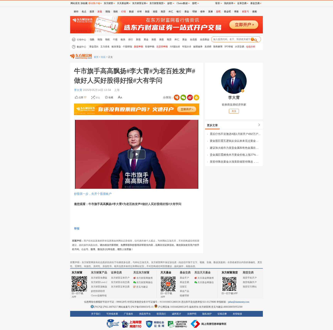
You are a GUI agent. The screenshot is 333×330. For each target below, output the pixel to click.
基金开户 (184, 277)
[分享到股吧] (177, 97)
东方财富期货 (230, 272)
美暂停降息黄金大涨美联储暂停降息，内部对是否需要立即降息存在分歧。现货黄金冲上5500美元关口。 (235, 161)
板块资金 (116, 46)
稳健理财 (184, 295)
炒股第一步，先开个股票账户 (93, 193)
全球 (139, 11)
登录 (217, 3)
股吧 (218, 11)
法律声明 (191, 313)
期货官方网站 (250, 286)
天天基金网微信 (206, 282)
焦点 (84, 11)
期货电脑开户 (250, 282)
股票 (92, 11)
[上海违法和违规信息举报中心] (178, 324)
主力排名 (105, 46)
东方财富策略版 (99, 286)
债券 (202, 11)
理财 (194, 11)
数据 (131, 11)
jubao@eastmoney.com (238, 302)
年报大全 (186, 46)
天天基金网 (123, 3)
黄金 (184, 39)
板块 (123, 39)
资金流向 (93, 46)
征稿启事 (222, 313)
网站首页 (75, 3)
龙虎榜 (207, 46)
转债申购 (149, 46)
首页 (96, 57)
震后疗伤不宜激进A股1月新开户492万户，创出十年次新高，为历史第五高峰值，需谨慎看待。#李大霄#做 (235, 133)
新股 (100, 11)
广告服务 (128, 313)
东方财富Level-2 (99, 282)
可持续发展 (112, 313)
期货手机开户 (250, 277)
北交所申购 (162, 46)
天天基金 (166, 272)
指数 (92, 39)
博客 (236, 11)
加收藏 (84, 3)
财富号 (245, 11)
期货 (163, 11)
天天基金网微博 (206, 278)
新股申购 (138, 46)
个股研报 (127, 46)
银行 (179, 11)
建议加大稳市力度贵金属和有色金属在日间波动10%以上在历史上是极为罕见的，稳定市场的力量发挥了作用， (235, 147)
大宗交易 (239, 46)
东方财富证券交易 (120, 286)
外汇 (171, 11)
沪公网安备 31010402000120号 (173, 307)
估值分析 (250, 46)
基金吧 (227, 11)
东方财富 (77, 272)
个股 (115, 39)
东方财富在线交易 (120, 282)
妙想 (169, 3)
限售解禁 (218, 46)
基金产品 (184, 291)
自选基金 (204, 39)
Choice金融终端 (99, 295)
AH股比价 (175, 46)
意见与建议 (142, 286)
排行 (130, 39)
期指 (107, 11)
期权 (115, 11)
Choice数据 (182, 3)
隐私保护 (207, 313)
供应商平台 (145, 313)
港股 (155, 11)
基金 (186, 11)
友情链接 (237, 313)
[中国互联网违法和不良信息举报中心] (209, 324)
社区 (103, 57)
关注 (234, 111)
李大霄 (78, 90)
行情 (123, 11)
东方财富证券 (139, 3)
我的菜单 (228, 3)
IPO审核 (229, 46)
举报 (76, 228)
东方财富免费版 (99, 277)
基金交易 (184, 282)
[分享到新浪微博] (190, 97)
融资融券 (198, 46)
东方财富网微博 (144, 278)
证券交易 (241, 3)
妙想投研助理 (98, 291)
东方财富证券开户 (120, 277)
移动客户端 (94, 3)
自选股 (193, 39)
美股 (147, 11)
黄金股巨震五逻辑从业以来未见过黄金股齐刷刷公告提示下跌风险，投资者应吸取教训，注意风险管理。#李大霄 (235, 140)
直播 (210, 11)
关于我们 (95, 313)
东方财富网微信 (144, 282)
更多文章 (212, 125)
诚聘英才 (176, 313)
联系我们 (161, 313)
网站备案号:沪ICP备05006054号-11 (136, 307)
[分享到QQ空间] (196, 97)
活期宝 (183, 286)
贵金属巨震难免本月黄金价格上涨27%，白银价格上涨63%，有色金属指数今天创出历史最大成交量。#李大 (235, 154)
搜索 (254, 11)
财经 (76, 11)
